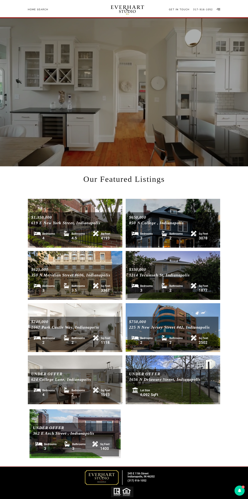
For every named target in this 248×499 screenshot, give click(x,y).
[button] (240, 491)
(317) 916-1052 (137, 480)
